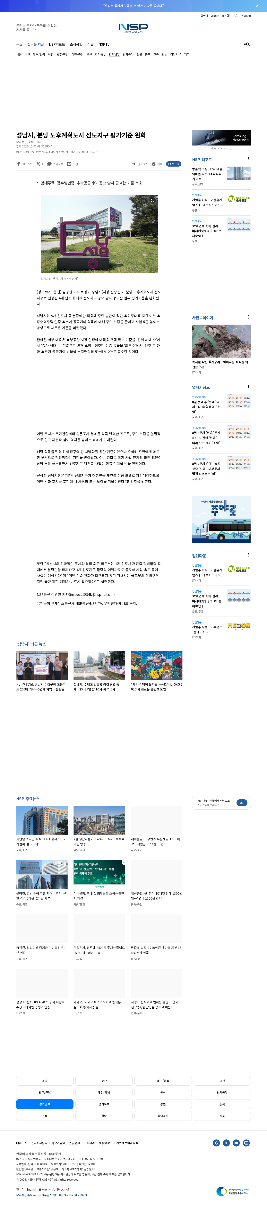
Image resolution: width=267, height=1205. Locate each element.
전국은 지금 (35, 44)
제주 (222, 1116)
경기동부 (222, 1092)
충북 (222, 1104)
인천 (222, 1081)
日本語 (226, 15)
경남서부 (163, 1116)
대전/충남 (104, 1092)
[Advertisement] (133, 93)
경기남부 (44, 1104)
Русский (246, 15)
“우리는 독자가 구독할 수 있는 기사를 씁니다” (133, 5)
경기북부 (104, 1104)
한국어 (204, 15)
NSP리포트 (57, 44)
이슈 (90, 44)
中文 (235, 15)
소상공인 (76, 44)
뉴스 (19, 44)
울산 (163, 1092)
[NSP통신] (133, 28)
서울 (44, 1081)
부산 (104, 1081)
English (215, 15)
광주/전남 (45, 1092)
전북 (44, 1116)
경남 (104, 1116)
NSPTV (104, 44)
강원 (163, 1104)
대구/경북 (163, 1081)
